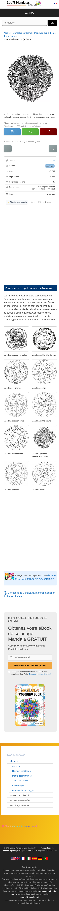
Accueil (7, 33)
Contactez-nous (47, 848)
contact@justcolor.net (29, 897)
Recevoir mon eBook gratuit (30, 665)
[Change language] (55, 3)
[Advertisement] (29, 244)
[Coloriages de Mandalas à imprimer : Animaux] (5, 593)
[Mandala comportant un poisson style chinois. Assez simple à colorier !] (16, 350)
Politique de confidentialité (40, 674)
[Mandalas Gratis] (34, 858)
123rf (53, 160)
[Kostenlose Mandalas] (40, 858)
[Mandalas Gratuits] (23, 858)
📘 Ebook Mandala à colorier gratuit (19, 826)
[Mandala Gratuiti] (29, 858)
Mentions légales (9, 851)
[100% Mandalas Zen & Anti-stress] (32, 3)
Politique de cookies (25, 851)
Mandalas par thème (22, 33)
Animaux (50, 166)
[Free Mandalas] (15, 858)
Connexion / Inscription (49, 3)
